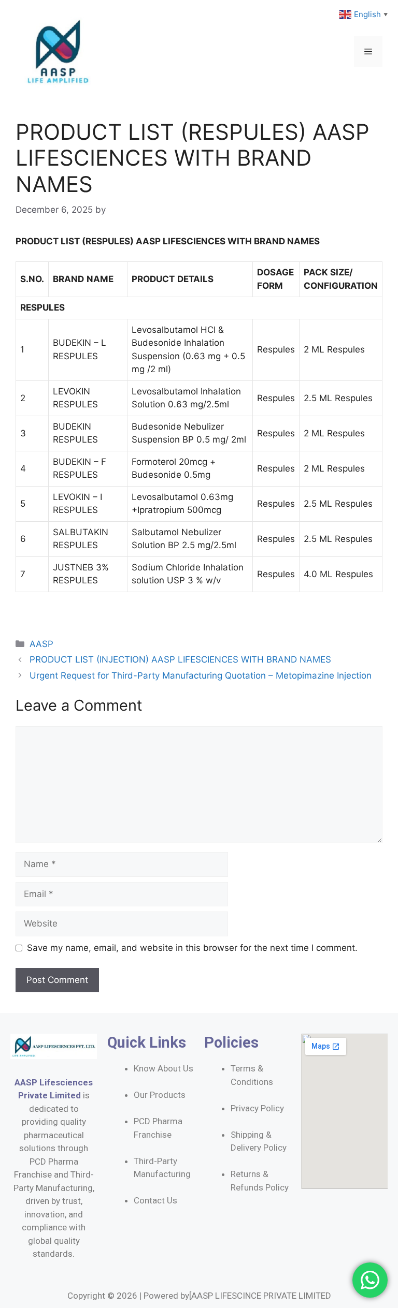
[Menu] (368, 51)
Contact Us (155, 1200)
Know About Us (163, 1068)
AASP (41, 644)
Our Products (160, 1095)
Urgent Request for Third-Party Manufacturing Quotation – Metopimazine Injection (201, 675)
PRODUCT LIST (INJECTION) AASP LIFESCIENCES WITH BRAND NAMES (180, 659)
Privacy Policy (257, 1108)
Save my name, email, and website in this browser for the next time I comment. (192, 948)
